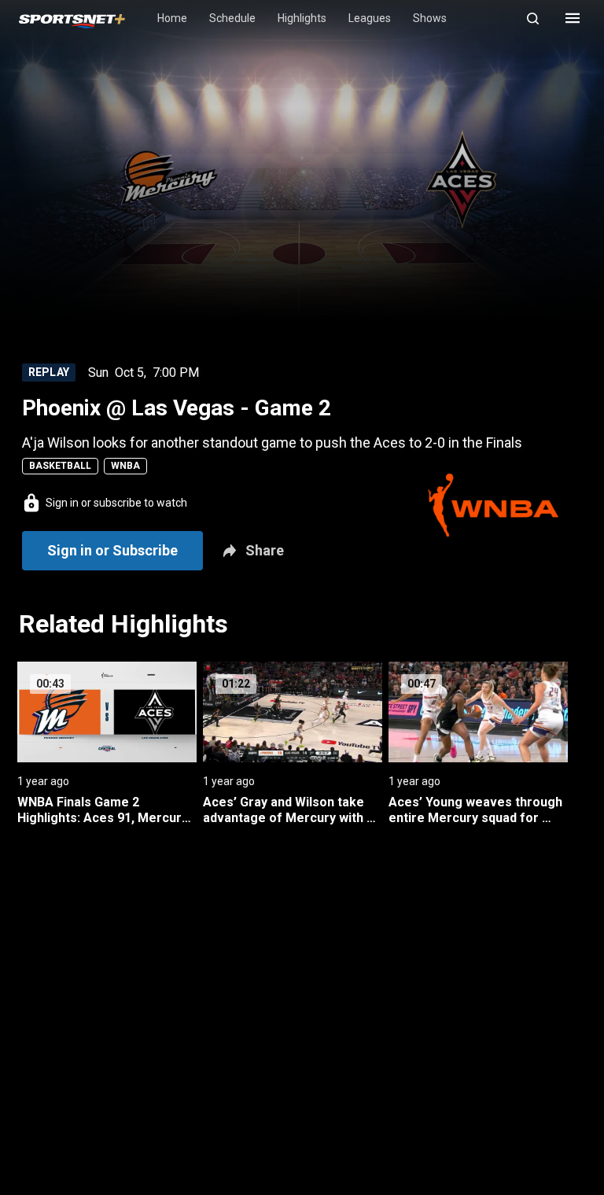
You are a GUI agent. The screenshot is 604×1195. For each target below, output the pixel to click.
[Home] (72, 18)
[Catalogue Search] (539, 18)
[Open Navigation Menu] (572, 18)
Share (264, 550)
